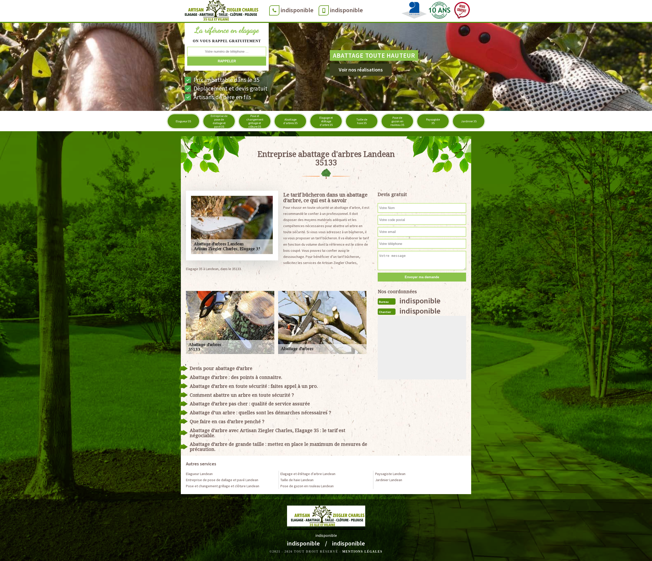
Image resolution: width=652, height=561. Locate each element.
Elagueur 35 (183, 121)
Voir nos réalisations (361, 69)
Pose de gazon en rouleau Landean (307, 486)
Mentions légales (362, 551)
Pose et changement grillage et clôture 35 (254, 121)
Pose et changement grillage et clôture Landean (222, 486)
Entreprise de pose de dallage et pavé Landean (222, 480)
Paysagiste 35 (433, 121)
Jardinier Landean (388, 480)
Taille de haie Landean (297, 480)
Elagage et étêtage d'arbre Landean (307, 473)
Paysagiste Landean (390, 473)
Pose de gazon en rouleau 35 (397, 121)
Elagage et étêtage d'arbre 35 (326, 121)
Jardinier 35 (469, 121)
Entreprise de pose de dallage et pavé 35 (219, 121)
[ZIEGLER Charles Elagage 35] (220, 11)
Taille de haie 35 (361, 121)
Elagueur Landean (199, 473)
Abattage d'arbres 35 (290, 121)
